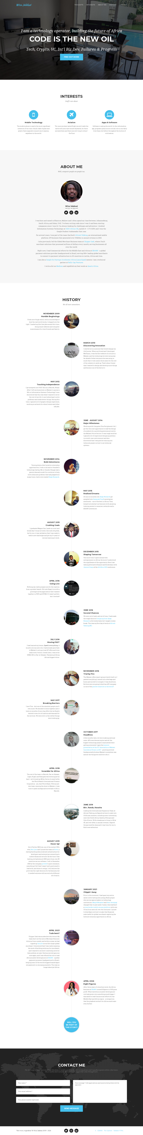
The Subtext (108, 1131)
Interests (90, 5)
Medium (59, 266)
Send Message (71, 1108)
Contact (123, 5)
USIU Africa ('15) (72, 229)
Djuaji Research (54, 477)
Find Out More (71, 57)
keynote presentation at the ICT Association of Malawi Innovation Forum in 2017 (99, 747)
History (113, 5)
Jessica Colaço (88, 567)
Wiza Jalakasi (23, 5)
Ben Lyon (34, 849)
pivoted (44, 864)
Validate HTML (118, 1131)
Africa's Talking (81, 235)
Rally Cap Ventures (75, 262)
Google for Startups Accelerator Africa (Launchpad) (66, 260)
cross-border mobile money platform (97, 907)
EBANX (95, 251)
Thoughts (78, 5)
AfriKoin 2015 (102, 567)
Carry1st (40, 943)
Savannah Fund (98, 499)
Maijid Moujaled (98, 902)
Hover (56, 849)
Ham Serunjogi (112, 902)
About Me (102, 5)
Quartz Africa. (93, 266)
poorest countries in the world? (103, 687)
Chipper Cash (89, 242)
